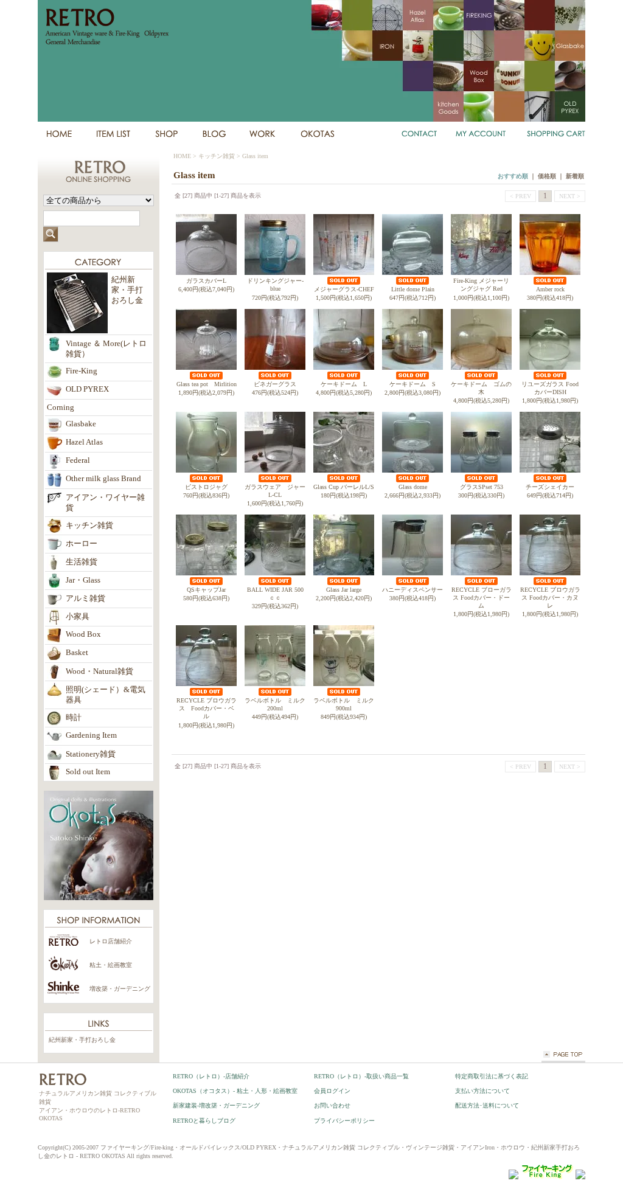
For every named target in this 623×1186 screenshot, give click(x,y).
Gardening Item (91, 735)
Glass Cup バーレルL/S (343, 487)
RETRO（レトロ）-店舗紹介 (211, 1076)
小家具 (77, 616)
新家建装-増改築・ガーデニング (216, 1105)
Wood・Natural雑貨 (99, 671)
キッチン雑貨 (216, 156)
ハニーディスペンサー (412, 589)
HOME (58, 134)
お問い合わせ (332, 1105)
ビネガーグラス (275, 384)
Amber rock (550, 289)
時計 (74, 717)
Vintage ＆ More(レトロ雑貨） (106, 348)
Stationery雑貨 (91, 754)
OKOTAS (317, 134)
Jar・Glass (83, 580)
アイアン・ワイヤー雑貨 (105, 502)
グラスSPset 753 (481, 487)
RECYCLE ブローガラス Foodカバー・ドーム (481, 597)
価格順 (547, 176)
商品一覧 (113, 134)
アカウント (481, 134)
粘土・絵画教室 (110, 965)
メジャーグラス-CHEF (344, 289)
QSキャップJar (206, 589)
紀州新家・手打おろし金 (82, 1039)
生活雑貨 (81, 562)
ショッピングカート (554, 134)
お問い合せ (420, 134)
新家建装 (263, 134)
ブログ (213, 134)
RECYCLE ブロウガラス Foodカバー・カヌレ (550, 597)
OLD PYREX (87, 389)
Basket (77, 652)
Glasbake (81, 424)
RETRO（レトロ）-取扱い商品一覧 (361, 1076)
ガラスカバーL (206, 280)
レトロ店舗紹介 (110, 941)
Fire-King (81, 371)
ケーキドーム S (412, 384)
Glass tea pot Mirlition (206, 384)
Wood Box (83, 634)
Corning (60, 407)
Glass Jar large (343, 589)
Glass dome (413, 487)
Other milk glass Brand (103, 478)
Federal (78, 460)
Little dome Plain (412, 289)
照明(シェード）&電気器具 (105, 694)
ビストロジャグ (206, 487)
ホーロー (81, 543)
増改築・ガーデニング (119, 988)
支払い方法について (482, 1090)
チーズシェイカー (550, 487)
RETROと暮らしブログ (204, 1120)
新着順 (575, 176)
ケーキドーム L (344, 384)
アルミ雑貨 (85, 598)
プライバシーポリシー (344, 1120)
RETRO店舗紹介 (166, 134)
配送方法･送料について (487, 1105)
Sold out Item (88, 772)
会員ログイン (332, 1090)
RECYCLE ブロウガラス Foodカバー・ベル (206, 708)
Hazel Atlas (84, 442)
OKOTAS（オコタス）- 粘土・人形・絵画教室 (235, 1090)
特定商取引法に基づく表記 (491, 1076)
